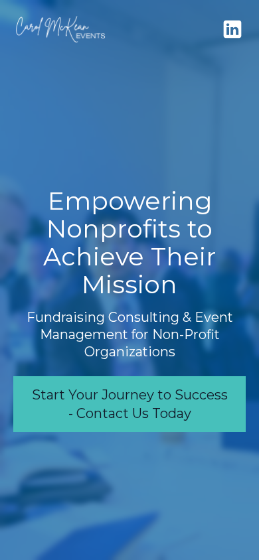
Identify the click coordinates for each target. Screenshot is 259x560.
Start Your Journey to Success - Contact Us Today (130, 404)
